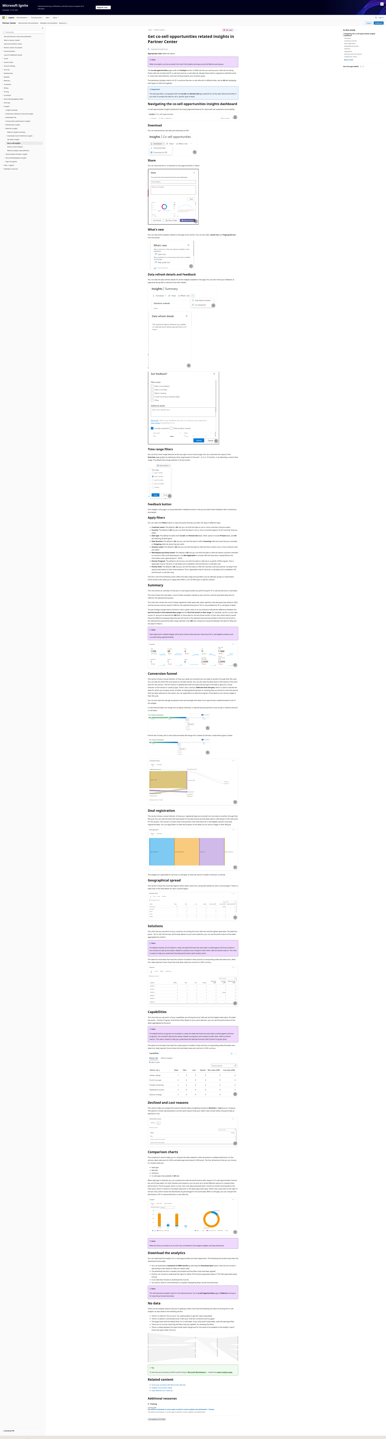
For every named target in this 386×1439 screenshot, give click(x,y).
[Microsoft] (3, 17)
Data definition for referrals (162, 1390)
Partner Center (159, 30)
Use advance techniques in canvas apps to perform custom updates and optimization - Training (181, 1409)
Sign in (381, 17)
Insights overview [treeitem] (11, 110)
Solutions (347, 49)
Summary (347, 38)
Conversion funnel (350, 41)
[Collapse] (42, 28)
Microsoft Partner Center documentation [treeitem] (17, 36)
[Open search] (376, 17)
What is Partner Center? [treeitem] (12, 40)
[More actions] (236, 30)
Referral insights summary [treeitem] (16, 132)
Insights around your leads (162, 1388)
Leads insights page (224, 1372)
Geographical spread (351, 46)
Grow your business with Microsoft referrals (168, 1385)
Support (369, 23)
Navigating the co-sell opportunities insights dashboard (359, 34)
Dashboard (378, 23)
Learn (150, 30)
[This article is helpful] (361, 66)
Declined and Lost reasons (353, 54)
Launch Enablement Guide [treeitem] (13, 55)
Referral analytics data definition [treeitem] (18, 150)
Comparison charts (350, 57)
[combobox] (22, 32)
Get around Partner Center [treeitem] (13, 44)
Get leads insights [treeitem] (13, 139)
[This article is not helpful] (363, 66)
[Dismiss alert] (382, 4)
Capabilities (348, 51)
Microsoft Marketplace (197, 1372)
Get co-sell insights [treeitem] (13, 143)
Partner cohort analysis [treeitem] (15, 147)
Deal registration (350, 43)
